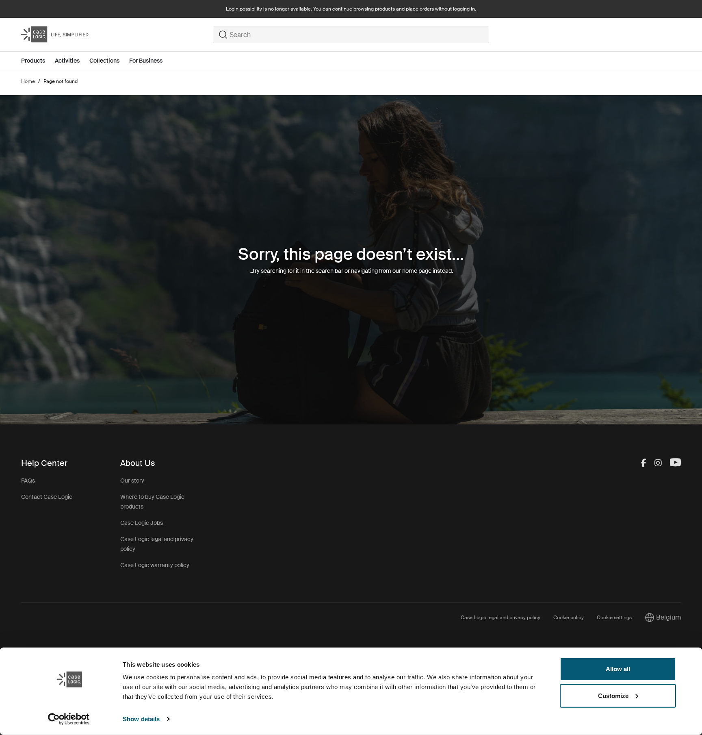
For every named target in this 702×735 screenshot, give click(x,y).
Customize (613, 695)
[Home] (117, 34)
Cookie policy (568, 617)
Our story (132, 480)
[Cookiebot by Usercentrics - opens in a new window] (68, 719)
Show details (141, 718)
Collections (104, 60)
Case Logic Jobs (141, 522)
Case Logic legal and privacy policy (500, 617)
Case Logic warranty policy (154, 565)
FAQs (28, 480)
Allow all (618, 668)
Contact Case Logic (46, 496)
